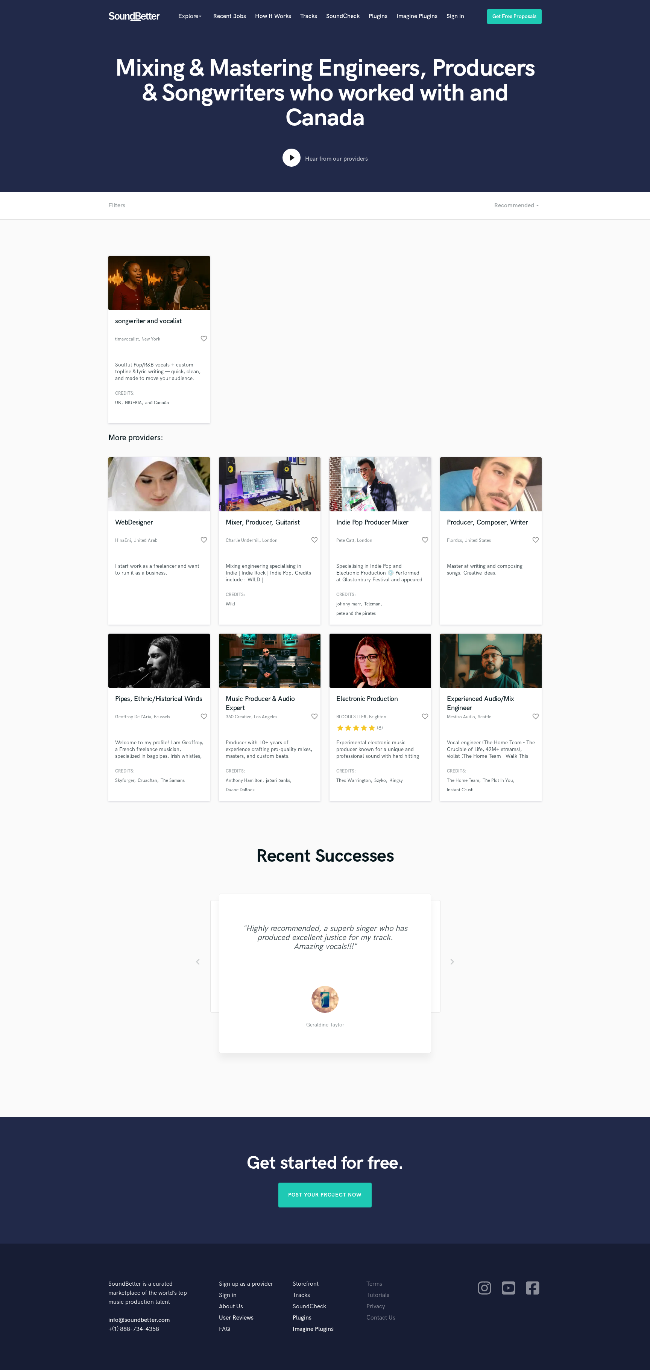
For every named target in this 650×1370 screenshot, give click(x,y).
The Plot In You (498, 780)
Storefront (306, 1284)
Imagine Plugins (416, 16)
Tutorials (377, 1295)
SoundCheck (343, 16)
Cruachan (147, 780)
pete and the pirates (356, 613)
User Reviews (236, 1317)
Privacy (375, 1306)
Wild (230, 604)
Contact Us (380, 1317)
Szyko (380, 780)
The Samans (173, 780)
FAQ (224, 1329)
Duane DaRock (240, 790)
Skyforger (124, 780)
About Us (231, 1306)
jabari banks (278, 780)
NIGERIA (133, 403)
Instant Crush (460, 790)
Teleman (372, 604)
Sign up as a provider (246, 1284)
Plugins (378, 16)
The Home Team (463, 780)
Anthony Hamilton (244, 780)
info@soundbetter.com (139, 1320)
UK (118, 403)
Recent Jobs (229, 16)
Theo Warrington (353, 780)
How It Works (273, 16)
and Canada (157, 403)
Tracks (308, 16)
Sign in (455, 16)
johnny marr (348, 604)
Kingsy (396, 780)
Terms (374, 1284)
